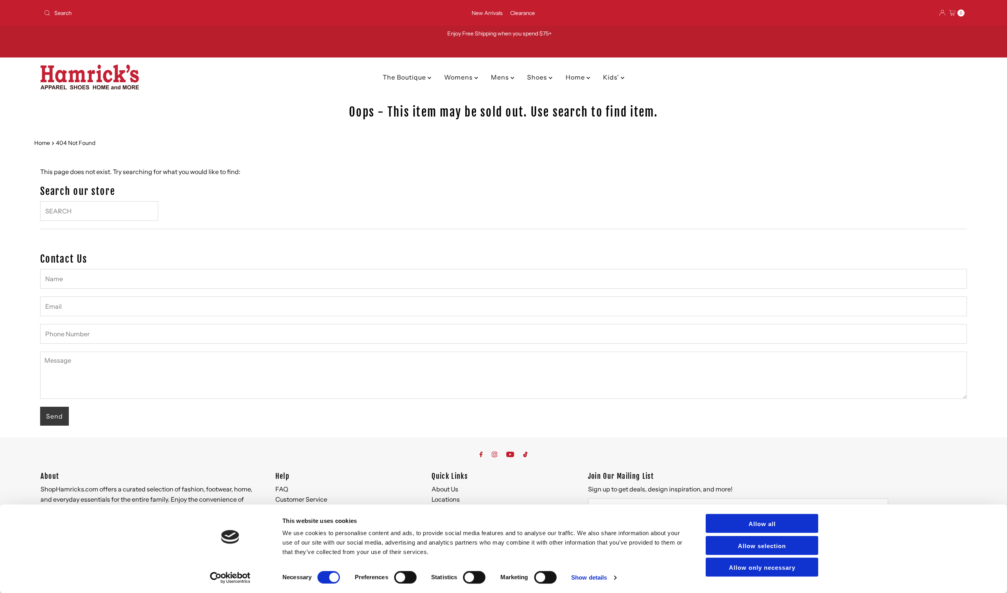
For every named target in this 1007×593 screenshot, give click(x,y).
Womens (459, 77)
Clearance (522, 13)
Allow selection (762, 546)
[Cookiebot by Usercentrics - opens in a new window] (230, 578)
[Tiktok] (525, 454)
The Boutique (405, 77)
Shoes (538, 77)
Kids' (612, 77)
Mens (501, 77)
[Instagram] (494, 454)
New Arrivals (487, 13)
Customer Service (301, 499)
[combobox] (193, 13)
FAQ (281, 489)
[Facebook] (481, 454)
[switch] (405, 577)
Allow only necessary (762, 567)
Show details (589, 577)
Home (576, 77)
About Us (445, 489)
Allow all (762, 524)
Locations (446, 499)
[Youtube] (510, 454)
